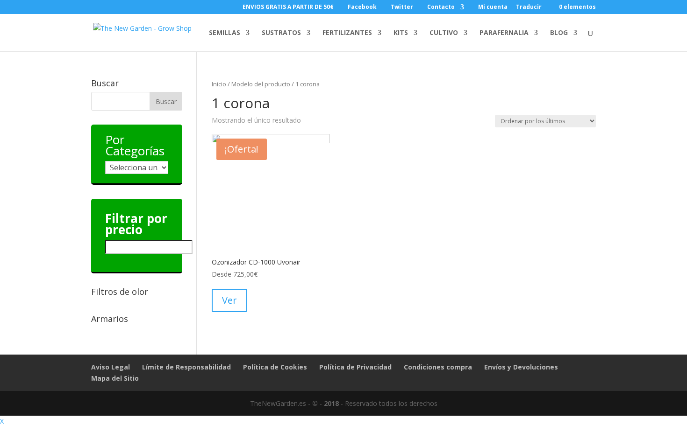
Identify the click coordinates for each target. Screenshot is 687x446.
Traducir (529, 7)
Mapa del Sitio (115, 378)
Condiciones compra (438, 366)
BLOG (559, 33)
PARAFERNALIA (504, 33)
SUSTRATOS (281, 33)
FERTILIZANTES (347, 33)
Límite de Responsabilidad (186, 366)
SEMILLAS (224, 33)
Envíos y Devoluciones (521, 366)
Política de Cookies (275, 366)
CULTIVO (443, 33)
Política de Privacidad (355, 366)
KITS (401, 33)
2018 (331, 403)
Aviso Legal (110, 366)
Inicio (219, 84)
